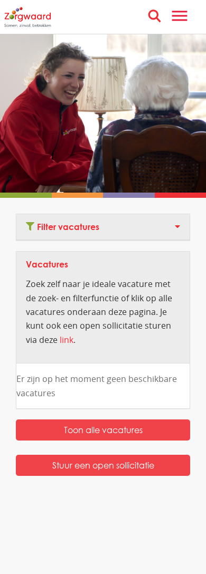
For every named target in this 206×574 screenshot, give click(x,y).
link (66, 340)
